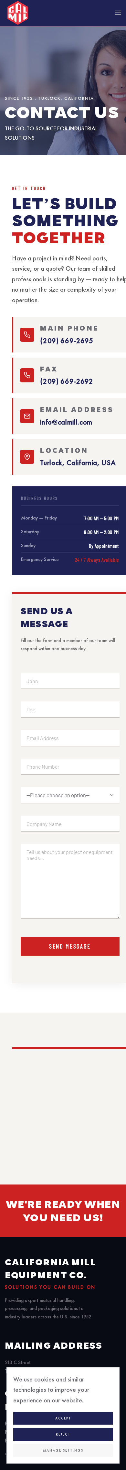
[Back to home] (18, 13)
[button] (118, 13)
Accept (63, 1418)
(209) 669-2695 (66, 340)
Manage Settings (63, 1450)
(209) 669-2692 (66, 381)
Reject (63, 1434)
